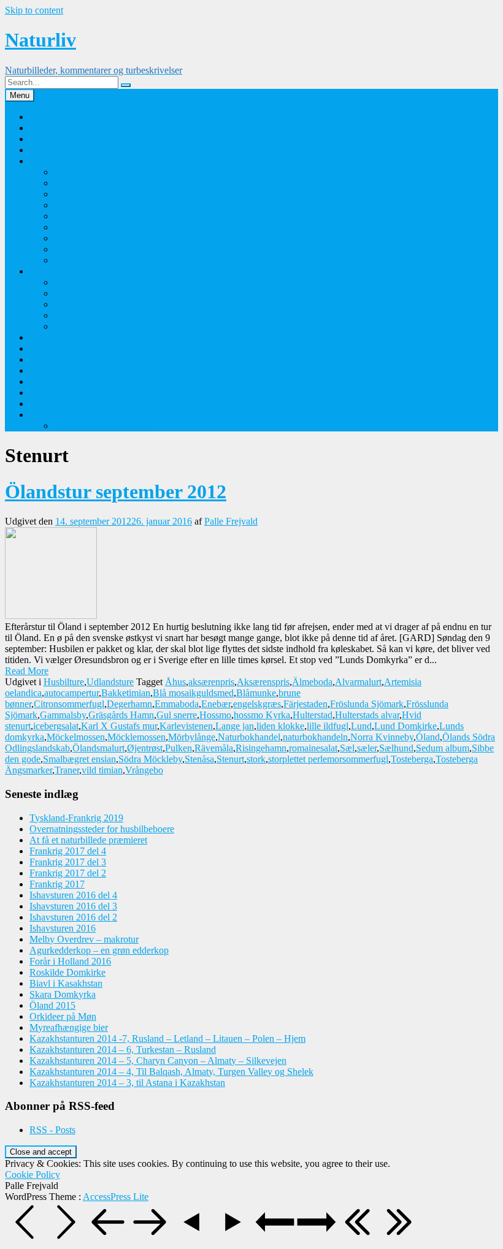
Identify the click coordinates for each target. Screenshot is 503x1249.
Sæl (347, 748)
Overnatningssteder (66, 337)
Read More (26, 671)
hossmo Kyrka (262, 715)
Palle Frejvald (56, 117)
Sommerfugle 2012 (91, 216)
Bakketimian (125, 693)
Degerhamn (129, 704)
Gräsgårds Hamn (121, 715)
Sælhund (396, 748)
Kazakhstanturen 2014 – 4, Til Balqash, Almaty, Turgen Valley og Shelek (171, 1071)
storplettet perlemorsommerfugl (328, 759)
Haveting (47, 392)
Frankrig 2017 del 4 (67, 851)
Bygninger (50, 359)
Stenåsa (199, 759)
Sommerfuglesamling (70, 161)
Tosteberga (412, 759)
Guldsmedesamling (66, 150)
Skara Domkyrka (62, 994)
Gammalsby (63, 715)
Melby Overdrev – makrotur (84, 939)
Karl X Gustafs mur (119, 726)
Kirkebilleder (54, 381)
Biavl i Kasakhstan (65, 983)
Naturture (47, 370)
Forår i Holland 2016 (70, 961)
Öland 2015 (52, 1005)
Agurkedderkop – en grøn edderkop (99, 950)
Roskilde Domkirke (67, 972)
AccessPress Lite (115, 1196)
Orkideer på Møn (87, 282)
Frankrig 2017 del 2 (67, 873)
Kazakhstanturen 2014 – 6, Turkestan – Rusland (122, 1049)
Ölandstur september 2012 (115, 491)
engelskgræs (257, 704)
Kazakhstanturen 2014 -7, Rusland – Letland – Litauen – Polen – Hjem (167, 1038)
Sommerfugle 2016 (91, 172)
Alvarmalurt (358, 682)
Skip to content (34, 10)
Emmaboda (177, 704)
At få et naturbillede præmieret (88, 840)
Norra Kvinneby (381, 737)
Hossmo (215, 715)
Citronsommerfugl (69, 704)
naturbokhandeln (315, 737)
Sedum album (442, 748)
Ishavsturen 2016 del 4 (73, 895)
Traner (67, 770)
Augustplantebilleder (94, 304)
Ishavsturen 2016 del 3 (73, 906)
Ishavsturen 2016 (62, 928)
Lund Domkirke (405, 726)
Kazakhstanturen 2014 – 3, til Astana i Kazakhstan (127, 1082)
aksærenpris (211, 682)
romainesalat (313, 748)
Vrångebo (144, 770)
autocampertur (71, 693)
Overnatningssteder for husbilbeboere (101, 829)
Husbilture (49, 414)
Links (40, 348)
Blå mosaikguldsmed (193, 693)
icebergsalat (56, 726)
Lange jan (234, 726)
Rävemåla (213, 748)
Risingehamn (261, 748)
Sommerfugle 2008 (91, 260)
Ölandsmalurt (98, 748)
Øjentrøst (145, 748)
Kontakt (45, 128)
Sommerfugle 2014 (91, 194)
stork (256, 759)
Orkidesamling (57, 139)
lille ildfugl (327, 726)
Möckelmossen (76, 737)
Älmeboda (312, 682)
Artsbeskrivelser (60, 403)
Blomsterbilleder (61, 271)
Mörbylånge (191, 737)
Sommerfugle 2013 (91, 205)
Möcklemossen (136, 737)
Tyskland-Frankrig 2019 (101, 425)
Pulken (178, 748)
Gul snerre (176, 715)
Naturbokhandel (249, 737)
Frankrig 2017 (57, 884)
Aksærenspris (263, 682)
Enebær (216, 704)
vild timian (102, 770)
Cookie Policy (32, 1174)
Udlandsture (110, 682)
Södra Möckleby (150, 759)
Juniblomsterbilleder (93, 326)
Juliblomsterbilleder (91, 315)
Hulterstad (312, 715)
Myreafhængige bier (68, 1027)
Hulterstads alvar (367, 715)
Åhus (175, 682)
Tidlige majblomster (92, 293)
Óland (428, 737)
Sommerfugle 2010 (91, 238)
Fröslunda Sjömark (367, 704)
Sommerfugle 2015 (91, 183)
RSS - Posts (52, 1130)
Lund (361, 726)
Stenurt (230, 759)
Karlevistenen (186, 726)
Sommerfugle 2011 (91, 227)
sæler (367, 748)
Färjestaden (305, 704)
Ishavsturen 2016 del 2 (73, 917)
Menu (19, 95)
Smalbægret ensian (79, 759)
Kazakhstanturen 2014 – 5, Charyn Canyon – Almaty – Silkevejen (157, 1060)
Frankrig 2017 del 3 (67, 862)
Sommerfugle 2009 (91, 249)
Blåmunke (256, 693)
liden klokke (280, 726)
